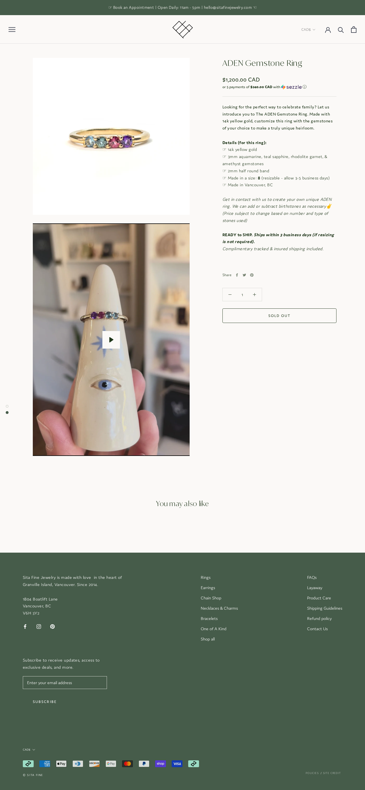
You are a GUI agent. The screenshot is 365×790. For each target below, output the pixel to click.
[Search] (341, 30)
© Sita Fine (33, 775)
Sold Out (279, 315)
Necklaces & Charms (219, 608)
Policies (312, 773)
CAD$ (306, 29)
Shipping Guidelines (324, 608)
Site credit (332, 773)
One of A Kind (213, 628)
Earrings (208, 587)
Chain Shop (211, 598)
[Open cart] (353, 29)
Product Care (319, 598)
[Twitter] (244, 275)
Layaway (314, 587)
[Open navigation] (12, 29)
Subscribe (45, 701)
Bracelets (209, 618)
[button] (279, 87)
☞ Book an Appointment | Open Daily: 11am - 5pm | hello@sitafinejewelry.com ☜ (182, 7)
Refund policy (319, 618)
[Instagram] (38, 626)
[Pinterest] (252, 275)
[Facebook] (237, 275)
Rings (205, 577)
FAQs (312, 577)
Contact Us (317, 628)
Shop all (208, 639)
